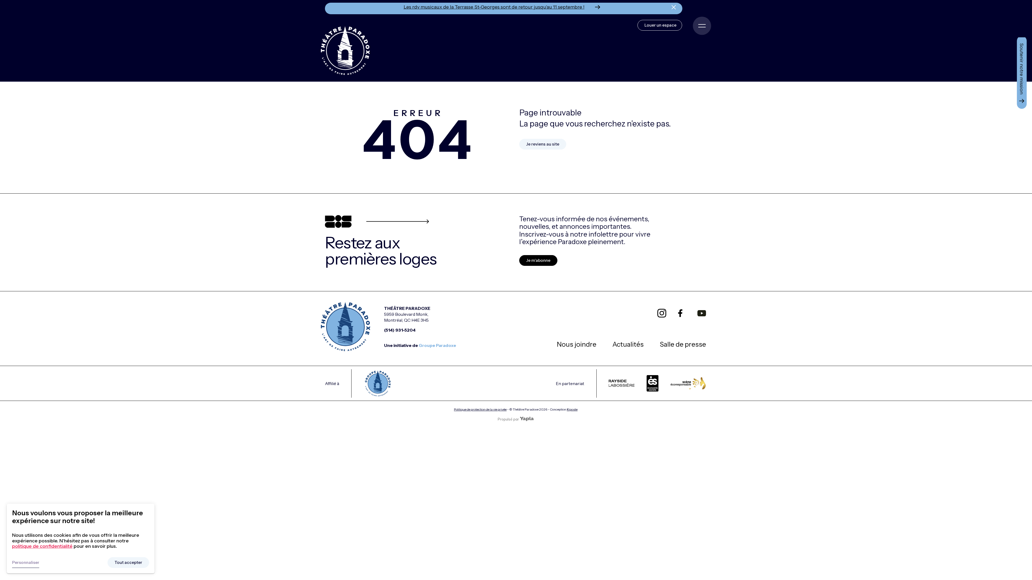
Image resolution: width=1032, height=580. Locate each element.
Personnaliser (25, 562)
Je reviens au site (542, 144)
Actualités (628, 344)
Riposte (572, 409)
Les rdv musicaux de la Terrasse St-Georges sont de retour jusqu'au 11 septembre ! (494, 7)
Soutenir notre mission (1022, 69)
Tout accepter (128, 562)
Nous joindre (576, 344)
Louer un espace (660, 25)
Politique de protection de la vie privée (480, 409)
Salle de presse (683, 344)
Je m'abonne (538, 260)
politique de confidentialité (42, 546)
